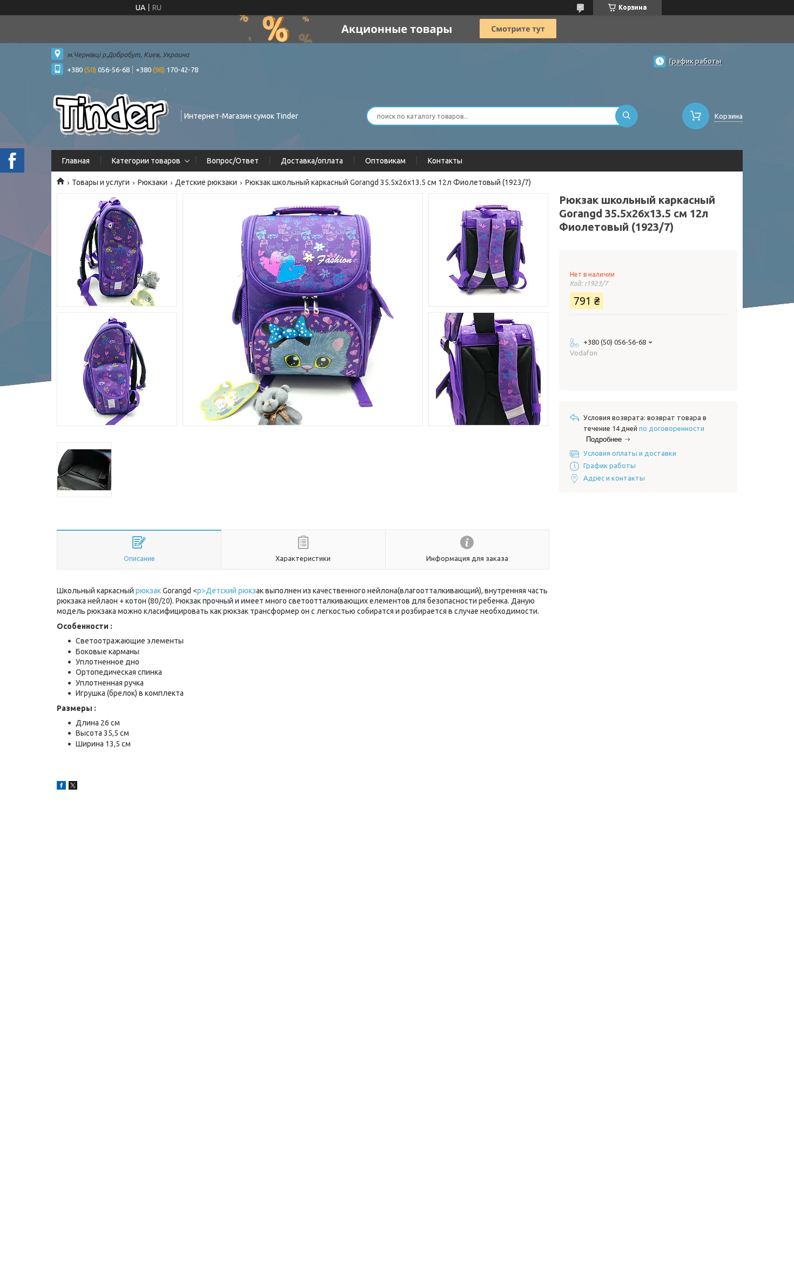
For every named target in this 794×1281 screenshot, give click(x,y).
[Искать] (626, 116)
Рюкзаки (152, 182)
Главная (76, 161)
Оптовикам (385, 161)
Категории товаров (146, 161)
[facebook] (61, 787)
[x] (73, 787)
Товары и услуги (101, 182)
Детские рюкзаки (206, 182)
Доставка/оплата (312, 161)
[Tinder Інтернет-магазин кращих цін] (111, 115)
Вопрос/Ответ (233, 161)
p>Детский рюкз (226, 590)
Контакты (445, 161)
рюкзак (148, 590)
